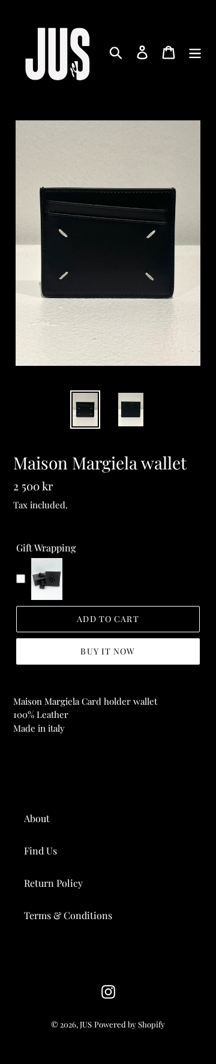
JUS (86, 1024)
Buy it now (107, 651)
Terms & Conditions (68, 915)
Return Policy (53, 883)
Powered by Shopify (129, 1024)
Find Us (40, 850)
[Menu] (195, 51)
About (37, 818)
